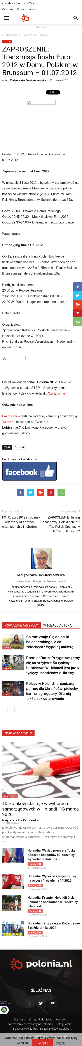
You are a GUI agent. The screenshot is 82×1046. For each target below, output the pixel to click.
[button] (76, 18)
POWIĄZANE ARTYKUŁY (21, 625)
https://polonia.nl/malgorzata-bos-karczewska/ (41, 581)
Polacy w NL (10, 796)
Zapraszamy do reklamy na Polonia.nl (30, 1024)
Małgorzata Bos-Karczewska (28, 80)
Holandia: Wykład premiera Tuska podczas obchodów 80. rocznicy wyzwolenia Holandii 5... (51, 855)
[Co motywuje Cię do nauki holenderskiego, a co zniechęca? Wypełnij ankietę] (13, 641)
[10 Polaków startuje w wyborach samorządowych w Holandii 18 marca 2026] (41, 770)
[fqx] (7, 1010)
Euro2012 (20, 447)
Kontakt (32, 9)
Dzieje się (30, 34)
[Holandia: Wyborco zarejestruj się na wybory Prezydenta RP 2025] (13, 881)
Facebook (9, 416)
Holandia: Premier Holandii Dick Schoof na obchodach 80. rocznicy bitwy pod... (53, 902)
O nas (20, 9)
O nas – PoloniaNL (40, 1019)
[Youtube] (53, 1003)
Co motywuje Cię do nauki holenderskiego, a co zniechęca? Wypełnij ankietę (49, 642)
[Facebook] (29, 1003)
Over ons (7, 9)
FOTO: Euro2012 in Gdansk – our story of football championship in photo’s (21, 522)
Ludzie (44, 34)
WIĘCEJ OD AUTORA (57, 625)
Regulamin (64, 1024)
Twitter (7, 422)
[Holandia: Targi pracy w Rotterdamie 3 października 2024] (13, 928)
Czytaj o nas (57, 393)
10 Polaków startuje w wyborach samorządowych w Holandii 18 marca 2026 (40, 809)
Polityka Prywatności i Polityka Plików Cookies (41, 1029)
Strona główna (11, 34)
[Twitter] (41, 1003)
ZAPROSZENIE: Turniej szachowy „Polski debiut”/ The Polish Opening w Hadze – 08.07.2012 (61, 524)
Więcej (60, 1042)
